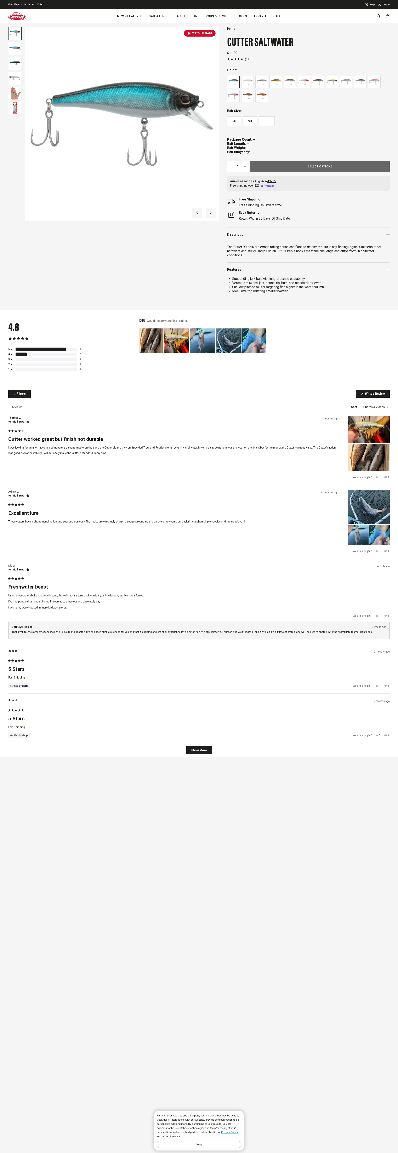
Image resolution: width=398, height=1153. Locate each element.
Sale (277, 16)
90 (250, 121)
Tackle (180, 16)
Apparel (260, 16)
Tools (242, 16)
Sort (354, 407)
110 (266, 121)
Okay (199, 1144)
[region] (203, 340)
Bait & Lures (159, 16)
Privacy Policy (229, 1132)
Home (231, 28)
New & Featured (129, 16)
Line (196, 16)
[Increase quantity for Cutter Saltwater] (245, 166)
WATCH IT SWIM (202, 33)
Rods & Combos (218, 16)
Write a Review (377, 395)
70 (234, 121)
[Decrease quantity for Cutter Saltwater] (231, 166)
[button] (197, 213)
